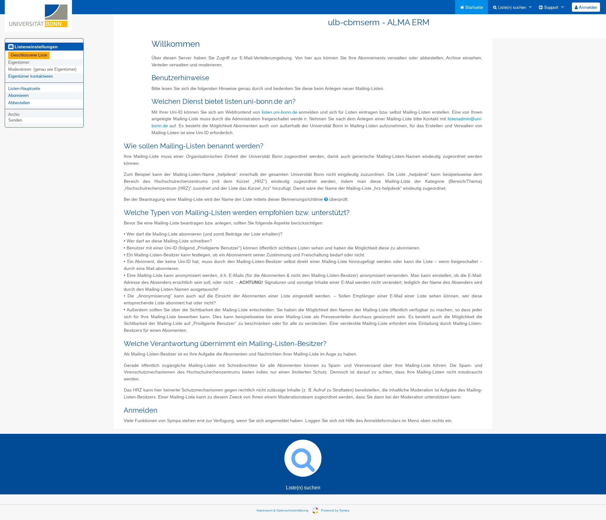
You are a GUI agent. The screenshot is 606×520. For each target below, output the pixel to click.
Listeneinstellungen (35, 46)
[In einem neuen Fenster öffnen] (326, 199)
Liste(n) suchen (511, 7)
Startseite (473, 7)
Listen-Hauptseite (24, 88)
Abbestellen (19, 102)
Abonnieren (18, 95)
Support (550, 7)
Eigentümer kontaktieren (30, 76)
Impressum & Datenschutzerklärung (282, 510)
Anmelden (587, 7)
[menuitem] (471, 7)
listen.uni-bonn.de (279, 112)
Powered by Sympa (335, 510)
